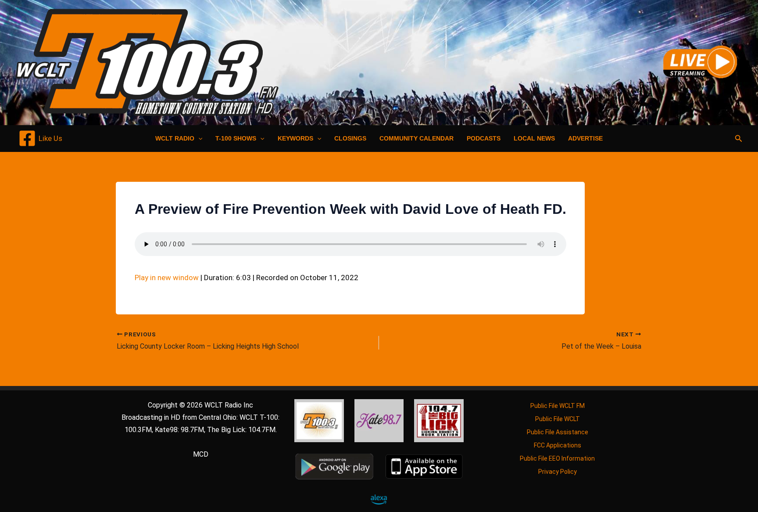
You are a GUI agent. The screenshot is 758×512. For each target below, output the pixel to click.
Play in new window (167, 277)
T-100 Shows (235, 138)
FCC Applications (557, 445)
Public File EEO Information (557, 458)
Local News (534, 138)
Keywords (295, 138)
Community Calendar (416, 138)
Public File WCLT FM (557, 405)
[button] (198, 138)
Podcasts (484, 138)
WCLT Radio (174, 138)
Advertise (585, 138)
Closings (350, 138)
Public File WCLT (557, 418)
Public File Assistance (557, 432)
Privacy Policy (557, 471)
